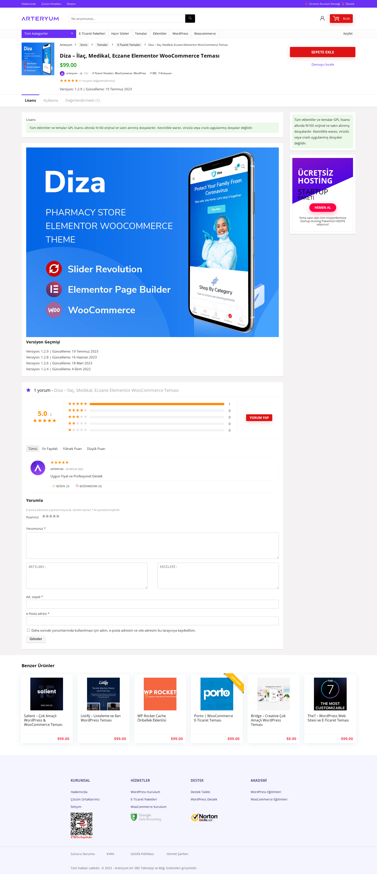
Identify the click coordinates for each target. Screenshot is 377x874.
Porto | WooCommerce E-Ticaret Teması (213, 718)
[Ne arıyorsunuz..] (190, 18)
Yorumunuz (36, 528)
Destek (350, 4)
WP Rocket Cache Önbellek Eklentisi (151, 718)
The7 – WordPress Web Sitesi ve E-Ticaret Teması (328, 718)
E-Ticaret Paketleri (92, 33)
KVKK (110, 854)
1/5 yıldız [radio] (44, 516)
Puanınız (32, 517)
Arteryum (66, 45)
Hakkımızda (29, 4)
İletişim (71, 4)
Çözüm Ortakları (51, 4)
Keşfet (348, 33)
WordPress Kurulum (145, 792)
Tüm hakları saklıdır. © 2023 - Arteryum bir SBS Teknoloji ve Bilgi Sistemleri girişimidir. (134, 868)
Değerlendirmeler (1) (82, 100)
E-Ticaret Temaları (128, 45)
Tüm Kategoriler (36, 33)
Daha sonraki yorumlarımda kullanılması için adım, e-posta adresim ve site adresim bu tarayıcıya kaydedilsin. (113, 630)
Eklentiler (160, 33)
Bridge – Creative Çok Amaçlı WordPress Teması (268, 720)
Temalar (141, 33)
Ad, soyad (34, 597)
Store (83, 45)
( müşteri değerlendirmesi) (97, 81)
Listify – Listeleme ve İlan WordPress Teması (101, 718)
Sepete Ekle (322, 52)
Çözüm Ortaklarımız (85, 799)
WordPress (180, 33)
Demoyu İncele (323, 64)
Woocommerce (205, 33)
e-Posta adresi (38, 614)
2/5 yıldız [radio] (45, 516)
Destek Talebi (200, 792)
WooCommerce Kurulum (148, 807)
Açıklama (50, 100)
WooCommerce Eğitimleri (269, 799)
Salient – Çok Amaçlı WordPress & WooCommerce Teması (43, 720)
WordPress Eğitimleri (266, 792)
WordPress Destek (204, 799)
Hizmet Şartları (177, 854)
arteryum (71, 73)
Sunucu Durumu (83, 854)
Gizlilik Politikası (142, 854)
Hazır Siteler (120, 33)
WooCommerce (123, 73)
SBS (154, 73)
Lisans (30, 100)
